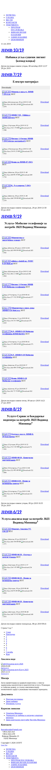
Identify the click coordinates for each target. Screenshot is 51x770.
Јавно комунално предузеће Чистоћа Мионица (25, 720)
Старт (8, 632)
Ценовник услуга (13, 704)
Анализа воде (5, 668)
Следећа (9, 652)
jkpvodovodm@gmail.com (11, 729)
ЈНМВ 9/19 (11, 216)
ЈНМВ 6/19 (11, 511)
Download (44, 102)
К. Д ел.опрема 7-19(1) (21, 185)
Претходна (10, 634)
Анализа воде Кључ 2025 (17, 670)
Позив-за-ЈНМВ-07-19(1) (22, 162)
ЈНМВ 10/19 (12, 50)
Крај (8, 654)
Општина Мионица (14, 713)
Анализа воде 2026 (15, 664)
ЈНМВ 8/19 (11, 409)
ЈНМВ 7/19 (11, 74)
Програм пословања (14, 699)
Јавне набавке (12, 701)
